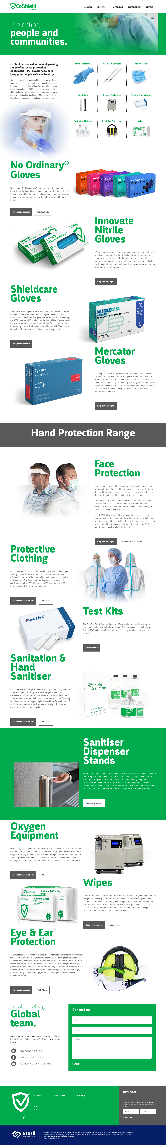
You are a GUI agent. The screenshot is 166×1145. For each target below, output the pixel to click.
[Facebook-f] (23, 1117)
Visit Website (42, 212)
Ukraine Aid (118, 7)
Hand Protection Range (83, 433)
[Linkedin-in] (18, 1117)
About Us (88, 7)
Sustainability (134, 7)
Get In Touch (80, 1096)
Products (37, 1096)
